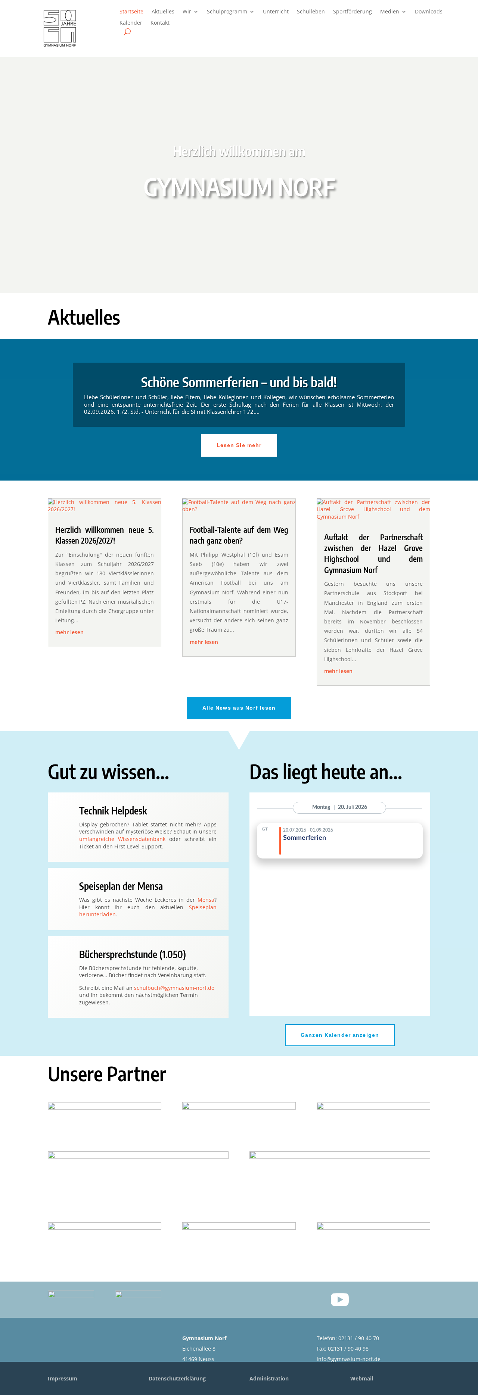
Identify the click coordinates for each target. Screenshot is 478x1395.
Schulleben (311, 12)
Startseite (131, 12)
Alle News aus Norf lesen (239, 708)
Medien (389, 12)
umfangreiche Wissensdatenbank (122, 838)
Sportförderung (352, 12)
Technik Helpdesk (113, 810)
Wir (187, 12)
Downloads (429, 12)
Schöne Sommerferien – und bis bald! (239, 381)
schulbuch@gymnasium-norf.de (174, 987)
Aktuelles (163, 12)
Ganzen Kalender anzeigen (340, 1035)
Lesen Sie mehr (239, 445)
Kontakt (160, 23)
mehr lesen (69, 632)
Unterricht (276, 12)
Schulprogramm (227, 12)
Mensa (206, 899)
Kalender (131, 23)
